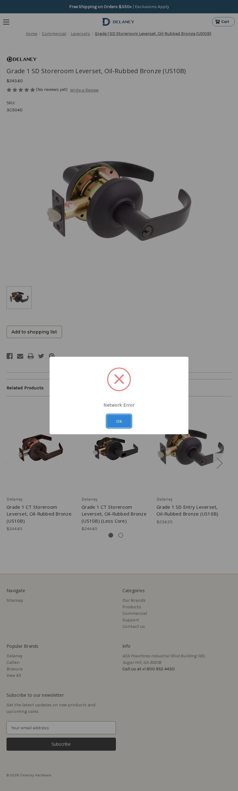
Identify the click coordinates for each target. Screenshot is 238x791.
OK (119, 421)
